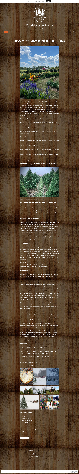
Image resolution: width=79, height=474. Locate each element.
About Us (22, 31)
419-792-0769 (32, 458)
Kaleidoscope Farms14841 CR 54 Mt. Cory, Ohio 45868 (33, 455)
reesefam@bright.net (33, 460)
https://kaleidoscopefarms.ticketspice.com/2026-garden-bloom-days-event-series (37, 111)
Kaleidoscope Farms (39, 25)
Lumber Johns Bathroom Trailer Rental (50, 31)
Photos (28, 31)
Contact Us (35, 31)
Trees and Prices (13, 31)
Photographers (66, 31)
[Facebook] (73, 32)
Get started (48, 1)
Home (6, 31)
